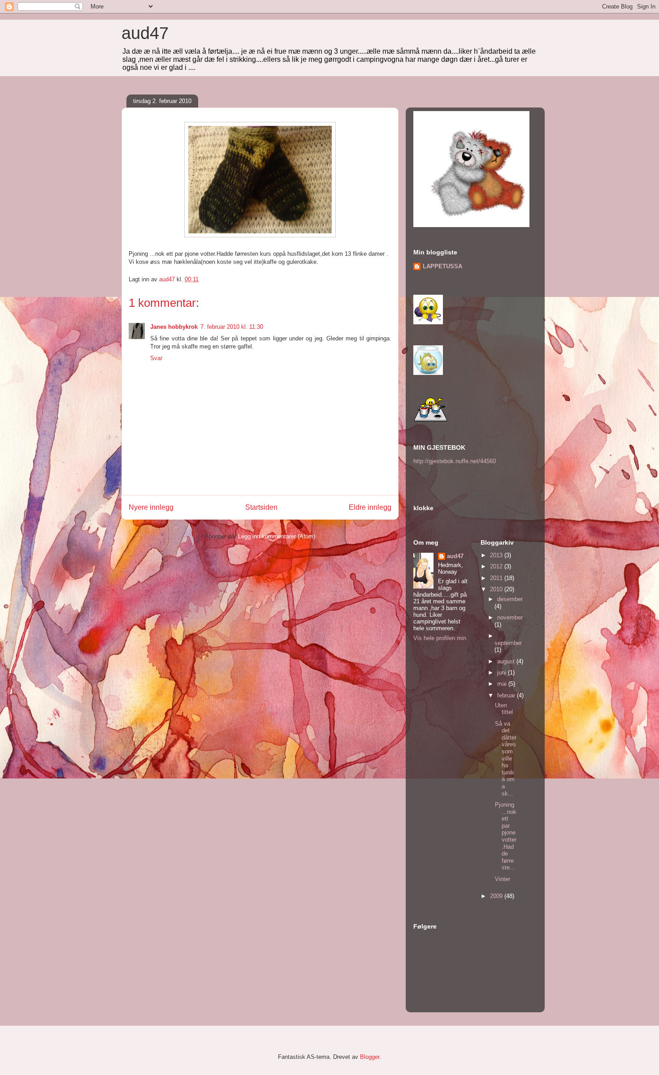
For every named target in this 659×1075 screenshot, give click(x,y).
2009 (497, 896)
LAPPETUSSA (442, 266)
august (506, 661)
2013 (497, 555)
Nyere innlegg (151, 507)
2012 (497, 566)
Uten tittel (504, 709)
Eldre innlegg (370, 507)
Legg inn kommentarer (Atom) (276, 536)
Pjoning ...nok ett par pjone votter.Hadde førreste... (505, 836)
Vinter (502, 879)
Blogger (369, 1057)
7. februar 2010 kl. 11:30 (231, 326)
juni (502, 672)
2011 (497, 578)
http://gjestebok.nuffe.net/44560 (454, 461)
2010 (497, 589)
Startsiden (261, 507)
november (510, 617)
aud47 (145, 33)
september (508, 643)
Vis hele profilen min (439, 638)
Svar (156, 358)
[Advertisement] (189, 609)
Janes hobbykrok (174, 326)
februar (507, 695)
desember (510, 599)
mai (502, 683)
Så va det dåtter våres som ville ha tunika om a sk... (505, 758)
